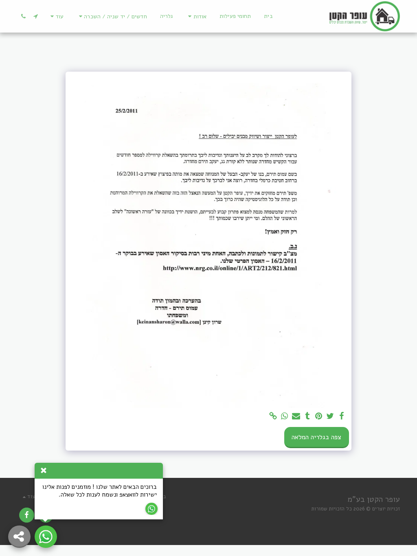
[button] (196, 16)
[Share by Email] (296, 416)
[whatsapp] (285, 416)
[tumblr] (307, 416)
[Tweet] (330, 416)
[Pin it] (319, 416)
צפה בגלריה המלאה (316, 437)
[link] (273, 416)
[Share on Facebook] (342, 416)
